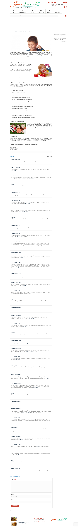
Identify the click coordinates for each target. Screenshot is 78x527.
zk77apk (12, 374)
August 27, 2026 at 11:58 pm (16, 468)
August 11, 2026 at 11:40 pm (16, 282)
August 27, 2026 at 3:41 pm (16, 460)
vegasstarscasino (14, 209)
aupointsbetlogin (14, 427)
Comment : (13, 479)
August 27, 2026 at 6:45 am (16, 451)
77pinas (12, 184)
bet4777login (13, 383)
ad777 (12, 299)
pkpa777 (12, 436)
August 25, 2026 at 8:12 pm (16, 401)
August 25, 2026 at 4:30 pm (16, 393)
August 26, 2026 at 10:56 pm (16, 444)
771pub (12, 282)
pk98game (13, 307)
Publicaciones (16, 15)
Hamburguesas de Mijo (22, 517)
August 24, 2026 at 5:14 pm (16, 374)
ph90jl (12, 262)
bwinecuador (13, 217)
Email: (12, 499)
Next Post (49, 511)
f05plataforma (13, 401)
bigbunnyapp (13, 452)
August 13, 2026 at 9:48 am (16, 299)
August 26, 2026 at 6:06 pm (16, 436)
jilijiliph (12, 460)
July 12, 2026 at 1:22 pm (16, 200)
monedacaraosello (14, 233)
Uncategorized (23, 33)
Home (11, 15)
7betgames (13, 323)
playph (12, 159)
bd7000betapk (13, 192)
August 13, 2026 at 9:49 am (16, 315)
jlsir (11, 290)
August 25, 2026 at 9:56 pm (16, 417)
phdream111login (14, 225)
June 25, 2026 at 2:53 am (16, 167)
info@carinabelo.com (57, 5)
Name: (12, 494)
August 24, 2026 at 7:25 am (16, 356)
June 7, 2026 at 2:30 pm (16, 159)
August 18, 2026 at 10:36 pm (16, 323)
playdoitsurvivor (14, 340)
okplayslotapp (13, 356)
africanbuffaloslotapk (14, 408)
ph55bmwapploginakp (15, 348)
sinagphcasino (13, 315)
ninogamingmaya (14, 176)
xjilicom (12, 444)
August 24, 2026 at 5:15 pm (16, 383)
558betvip (13, 242)
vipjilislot (12, 468)
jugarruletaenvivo (14, 252)
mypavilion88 (13, 200)
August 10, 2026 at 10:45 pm (16, 262)
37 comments (49, 156)
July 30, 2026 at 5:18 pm (16, 217)
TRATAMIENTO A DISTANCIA (57, 3)
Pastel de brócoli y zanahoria (23, 522)
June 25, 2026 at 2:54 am (16, 184)
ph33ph (12, 167)
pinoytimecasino (14, 273)
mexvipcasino (13, 417)
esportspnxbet (13, 332)
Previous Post (14, 511)
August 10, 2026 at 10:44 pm (16, 241)
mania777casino (14, 365)
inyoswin (12, 393)
